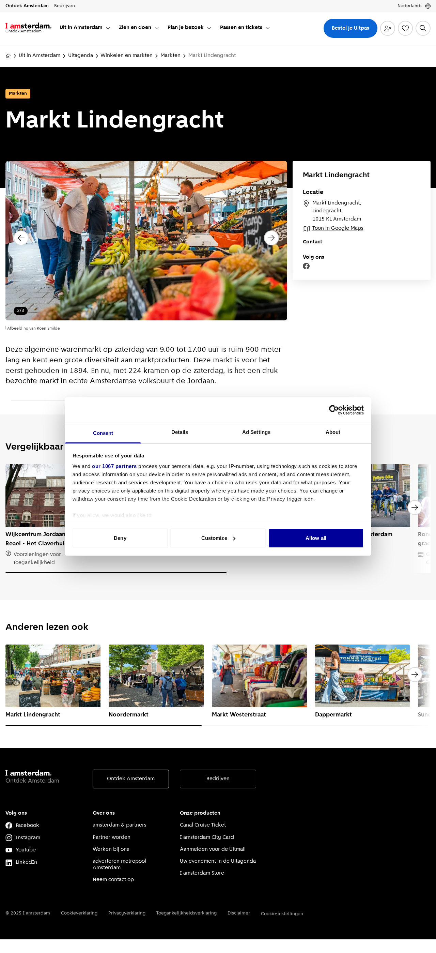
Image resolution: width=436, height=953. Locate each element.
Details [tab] (179, 432)
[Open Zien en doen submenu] (156, 28)
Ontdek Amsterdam (131, 779)
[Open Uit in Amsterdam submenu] (108, 28)
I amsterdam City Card (207, 837)
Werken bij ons (111, 849)
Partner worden (111, 837)
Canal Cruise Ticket (203, 825)
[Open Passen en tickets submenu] (267, 28)
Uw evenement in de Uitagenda (218, 861)
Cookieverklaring (79, 913)
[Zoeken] (423, 28)
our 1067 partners (114, 466)
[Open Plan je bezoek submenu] (209, 28)
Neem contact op (113, 879)
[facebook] (306, 266)
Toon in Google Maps (337, 228)
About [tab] (333, 432)
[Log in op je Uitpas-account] (387, 28)
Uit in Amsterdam (39, 55)
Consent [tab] (103, 433)
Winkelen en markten (126, 55)
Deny (120, 538)
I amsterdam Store (202, 873)
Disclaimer (239, 913)
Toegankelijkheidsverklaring (186, 913)
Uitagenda (80, 55)
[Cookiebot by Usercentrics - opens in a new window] (334, 410)
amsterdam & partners (119, 825)
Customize (214, 538)
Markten (170, 55)
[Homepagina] (8, 56)
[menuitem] (85, 28)
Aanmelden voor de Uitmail (213, 849)
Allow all (316, 538)
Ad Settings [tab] (256, 432)
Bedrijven (218, 779)
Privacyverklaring (126, 913)
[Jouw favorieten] (405, 28)
